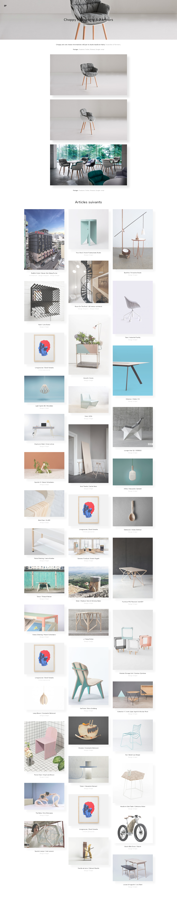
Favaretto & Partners (113, 45)
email (102, 49)
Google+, (98, 49)
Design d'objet (54, 275)
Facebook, (82, 49)
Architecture (33, 275)
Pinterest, (92, 49)
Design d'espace (44, 275)
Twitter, (87, 49)
